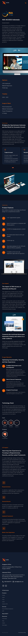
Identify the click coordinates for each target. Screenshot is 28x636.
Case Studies (4, 618)
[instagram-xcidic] (3, 586)
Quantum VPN (5, 603)
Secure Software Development (7, 608)
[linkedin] (6, 586)
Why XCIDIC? (5, 613)
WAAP (3, 597)
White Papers (4, 625)
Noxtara (3, 595)
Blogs (3, 620)
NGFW (3, 601)
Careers (3, 622)
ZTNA (3, 599)
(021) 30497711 (7, 581)
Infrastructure (5, 590)
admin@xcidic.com (19, 581)
